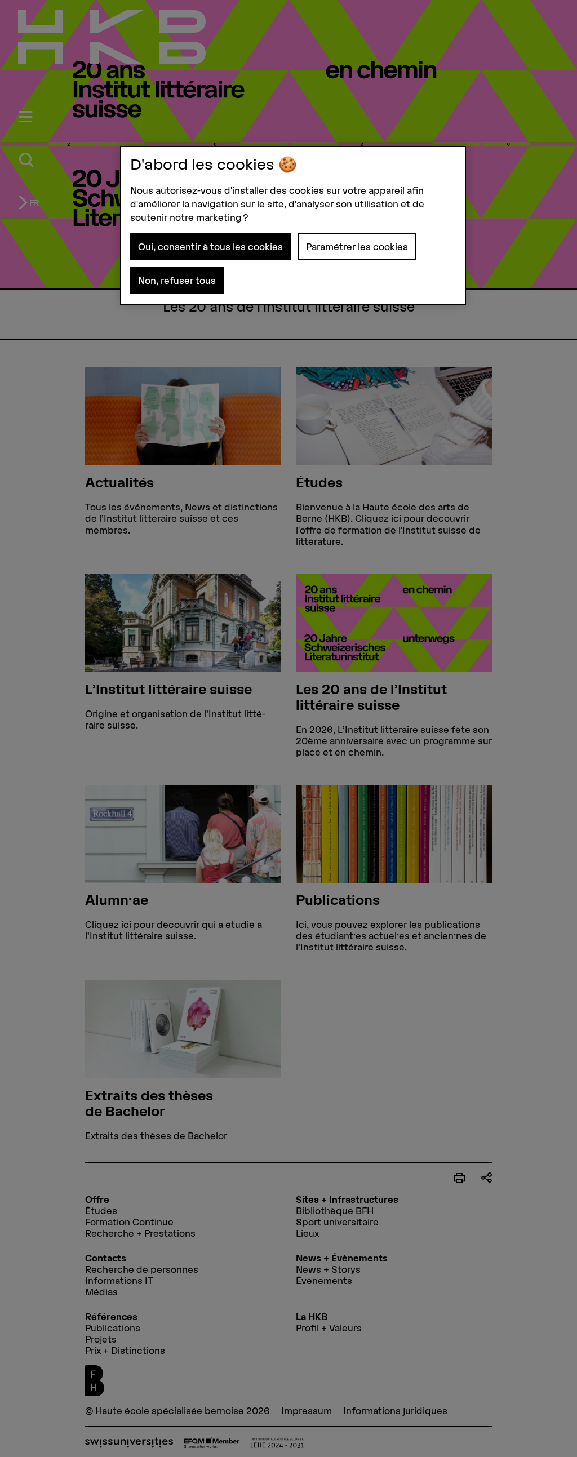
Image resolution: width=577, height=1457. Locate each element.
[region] (293, 225)
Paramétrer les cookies (357, 247)
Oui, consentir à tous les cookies (210, 247)
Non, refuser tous (177, 281)
